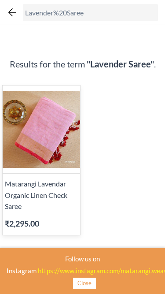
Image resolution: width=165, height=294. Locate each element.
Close (84, 283)
